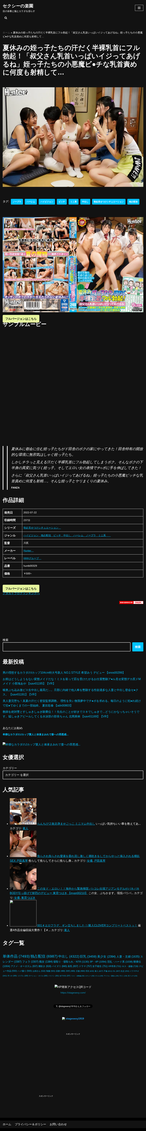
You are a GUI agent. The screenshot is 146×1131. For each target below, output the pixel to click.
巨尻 (90, 971)
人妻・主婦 (128, 956)
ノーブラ (17, 201)
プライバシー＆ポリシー (30, 1124)
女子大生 (65, 976)
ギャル (99, 976)
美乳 (73, 966)
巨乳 (88, 956)
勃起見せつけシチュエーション (109, 201)
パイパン (53, 976)
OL (116, 971)
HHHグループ (32, 558)
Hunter (29, 550)
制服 (50, 971)
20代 (70, 971)
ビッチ (62, 201)
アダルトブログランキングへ (21, 593)
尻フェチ (132, 976)
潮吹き (44, 966)
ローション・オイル (38, 976)
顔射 (60, 971)
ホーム (6, 32)
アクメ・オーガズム (24, 966)
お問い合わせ (58, 1124)
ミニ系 (73, 201)
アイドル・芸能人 (111, 976)
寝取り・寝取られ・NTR (71, 961)
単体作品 (16, 956)
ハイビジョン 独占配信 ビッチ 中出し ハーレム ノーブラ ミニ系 (67, 535)
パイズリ (59, 966)
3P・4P (98, 961)
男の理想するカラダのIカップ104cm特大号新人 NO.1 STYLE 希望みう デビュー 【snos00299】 (64, 672)
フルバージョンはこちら (21, 318)
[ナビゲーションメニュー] (139, 8)
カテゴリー (10, 768)
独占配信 (133, 201)
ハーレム (31, 201)
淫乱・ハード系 (120, 961)
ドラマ (85, 966)
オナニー (90, 976)
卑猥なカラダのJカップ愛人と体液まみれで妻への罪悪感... (36, 734)
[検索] (5, 17)
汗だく (123, 976)
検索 (5, 639)
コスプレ (22, 976)
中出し (85, 201)
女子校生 (100, 966)
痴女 (46, 961)
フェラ (30, 961)
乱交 (125, 971)
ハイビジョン (46, 201)
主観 (80, 971)
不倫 (108, 971)
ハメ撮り (25, 971)
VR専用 (114, 966)
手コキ (12, 976)
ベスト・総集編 (78, 976)
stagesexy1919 (75, 1018)
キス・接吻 (130, 966)
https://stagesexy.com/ (73, 992)
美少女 (106, 956)
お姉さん (39, 971)
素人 (99, 971)
